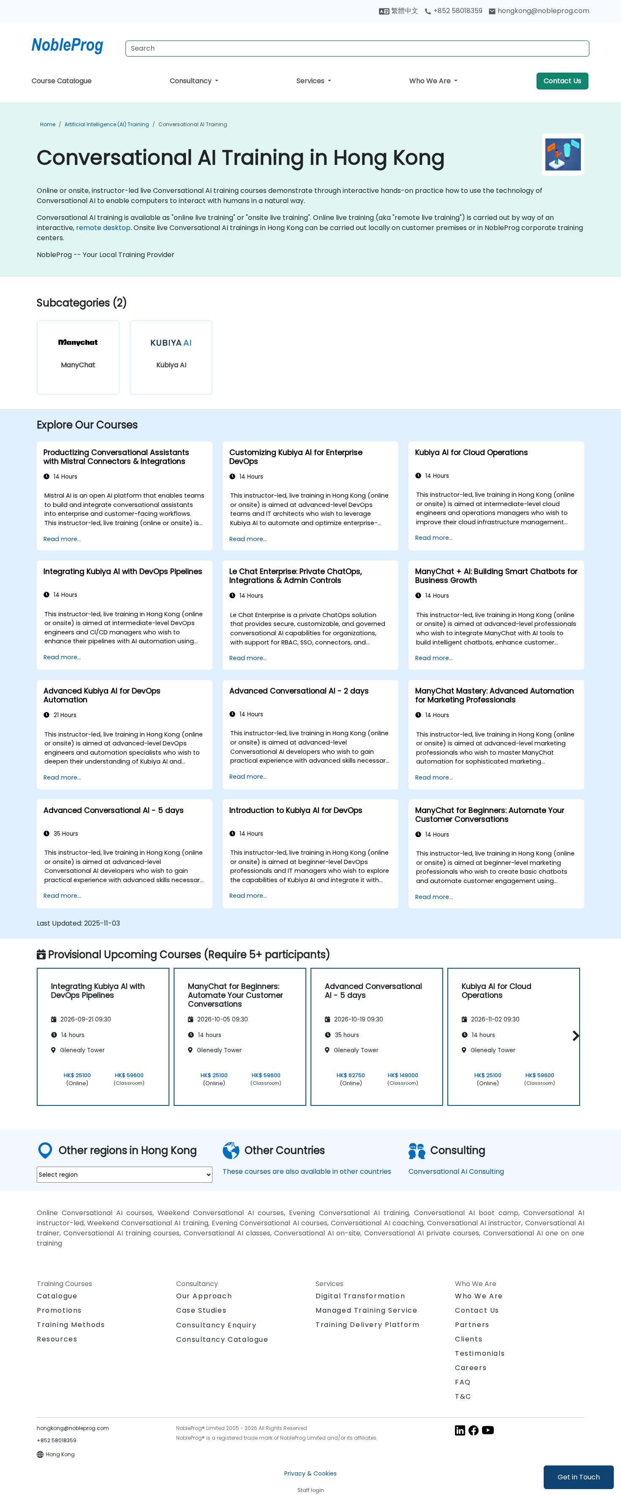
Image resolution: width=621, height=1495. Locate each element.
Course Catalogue (62, 81)
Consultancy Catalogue (222, 1339)
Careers (471, 1368)
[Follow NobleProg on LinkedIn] (460, 1430)
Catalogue (57, 1296)
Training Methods (71, 1325)
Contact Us (562, 81)
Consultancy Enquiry (216, 1325)
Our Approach (204, 1296)
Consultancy (191, 81)
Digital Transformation (360, 1296)
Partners (472, 1325)
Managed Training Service (366, 1310)
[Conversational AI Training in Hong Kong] (75, 44)
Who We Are (430, 81)
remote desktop (103, 228)
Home (47, 124)
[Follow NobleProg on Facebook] (473, 1430)
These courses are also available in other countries (307, 1171)
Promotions (59, 1310)
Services (311, 81)
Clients (468, 1339)
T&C (463, 1396)
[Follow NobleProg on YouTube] (488, 1430)
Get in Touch (579, 1477)
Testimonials (480, 1353)
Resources (57, 1339)
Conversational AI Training (192, 124)
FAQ (463, 1382)
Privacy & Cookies (310, 1473)
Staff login (310, 1490)
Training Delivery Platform (368, 1325)
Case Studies (201, 1310)
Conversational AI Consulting (456, 1171)
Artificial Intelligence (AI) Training (107, 124)
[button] (574, 1035)
